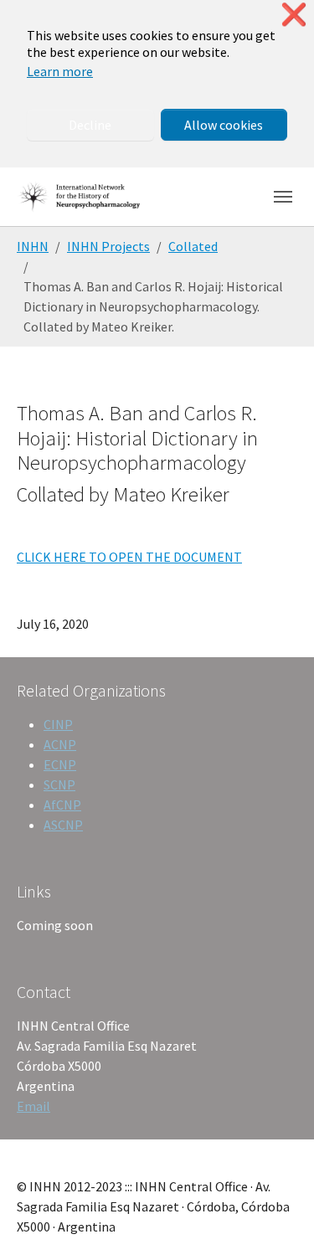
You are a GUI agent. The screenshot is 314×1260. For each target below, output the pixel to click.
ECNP (60, 764)
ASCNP (63, 824)
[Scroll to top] (277, 1223)
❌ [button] (294, 15)
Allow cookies (223, 124)
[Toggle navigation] (283, 197)
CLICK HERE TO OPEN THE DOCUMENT (129, 556)
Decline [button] (90, 124)
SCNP (59, 784)
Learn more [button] (60, 71)
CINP (58, 724)
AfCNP (62, 804)
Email (33, 1106)
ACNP (60, 744)
